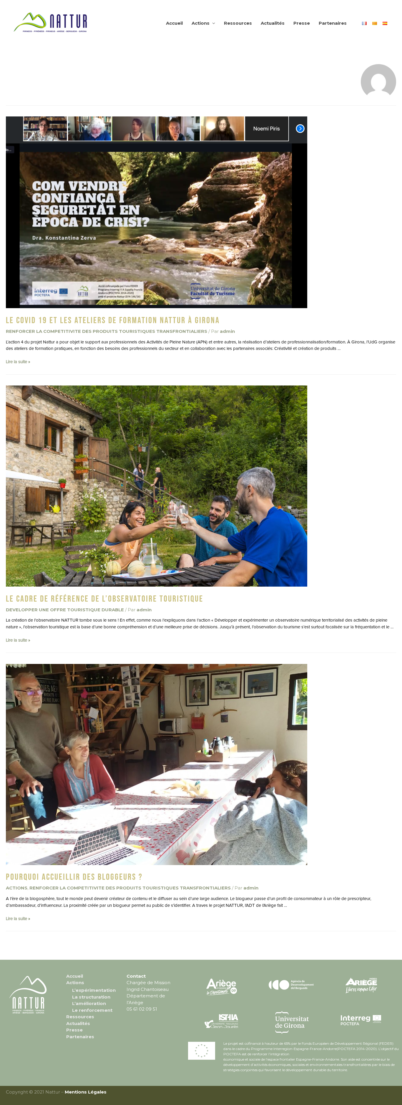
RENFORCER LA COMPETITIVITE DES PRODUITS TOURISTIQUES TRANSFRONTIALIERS (106, 331)
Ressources (238, 23)
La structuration (91, 997)
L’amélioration (89, 1003)
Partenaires (333, 23)
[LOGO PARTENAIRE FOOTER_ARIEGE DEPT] (222, 986)
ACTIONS (16, 888)
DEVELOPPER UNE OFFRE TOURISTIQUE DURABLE (65, 609)
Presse (301, 23)
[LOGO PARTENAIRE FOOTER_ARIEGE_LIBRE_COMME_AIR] (361, 985)
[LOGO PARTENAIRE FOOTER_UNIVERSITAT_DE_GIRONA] (291, 1023)
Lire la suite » (18, 362)
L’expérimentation (94, 990)
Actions (201, 23)
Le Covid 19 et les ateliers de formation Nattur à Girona (113, 320)
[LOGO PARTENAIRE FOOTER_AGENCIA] (291, 984)
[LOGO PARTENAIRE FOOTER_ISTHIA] (222, 1021)
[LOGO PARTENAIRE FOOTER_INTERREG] (361, 1019)
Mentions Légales (86, 1092)
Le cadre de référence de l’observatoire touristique (104, 599)
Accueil (174, 23)
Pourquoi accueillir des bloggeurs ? (74, 877)
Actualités (273, 23)
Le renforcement (92, 1010)
